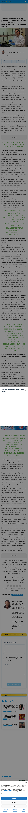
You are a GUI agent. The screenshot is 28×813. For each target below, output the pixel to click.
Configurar (14, 806)
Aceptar (14, 798)
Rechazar (14, 802)
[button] (26, 782)
